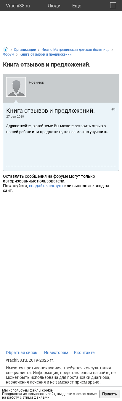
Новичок (36, 82)
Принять (109, 394)
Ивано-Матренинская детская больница (75, 50)
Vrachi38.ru (18, 6)
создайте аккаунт (46, 185)
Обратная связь (21, 352)
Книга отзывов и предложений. (46, 54)
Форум (8, 54)
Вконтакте (84, 352)
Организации (25, 50)
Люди (54, 6)
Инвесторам (56, 352)
